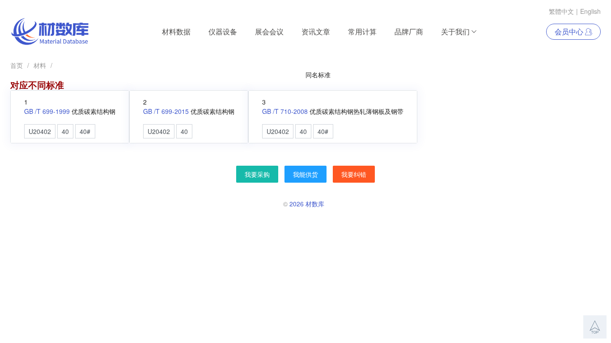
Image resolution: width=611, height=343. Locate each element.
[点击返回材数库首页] (49, 31)
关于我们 (455, 31)
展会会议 (269, 31)
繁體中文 (561, 11)
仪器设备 (222, 31)
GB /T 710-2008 (285, 111)
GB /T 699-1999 (47, 111)
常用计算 (362, 31)
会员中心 (570, 31)
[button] (595, 327)
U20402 (40, 131)
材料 (40, 65)
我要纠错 (353, 174)
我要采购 (257, 174)
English (590, 11)
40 (65, 131)
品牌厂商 (409, 31)
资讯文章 (315, 31)
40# (85, 131)
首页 (16, 65)
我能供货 (305, 174)
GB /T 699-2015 (166, 111)
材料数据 (176, 31)
